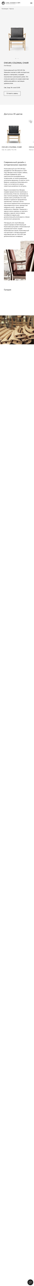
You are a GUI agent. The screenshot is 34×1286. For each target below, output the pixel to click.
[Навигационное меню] (31, 3)
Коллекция (5, 9)
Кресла (12, 9)
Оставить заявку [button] (12, 93)
